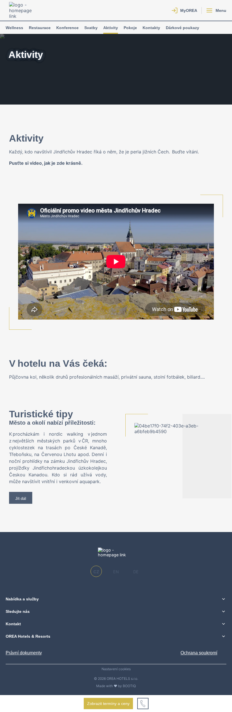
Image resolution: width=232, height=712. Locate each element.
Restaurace (40, 27)
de (136, 571)
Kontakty (151, 27)
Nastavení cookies (116, 669)
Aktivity (110, 27)
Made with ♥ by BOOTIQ (116, 686)
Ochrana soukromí (199, 652)
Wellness (14, 27)
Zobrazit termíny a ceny (108, 703)
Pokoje (130, 27)
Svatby (91, 27)
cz (96, 571)
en (116, 571)
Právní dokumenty (24, 652)
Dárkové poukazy (182, 27)
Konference (67, 27)
